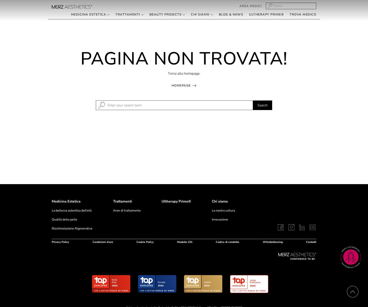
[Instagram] (291, 227)
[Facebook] (281, 227)
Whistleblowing (273, 242)
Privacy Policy (60, 242)
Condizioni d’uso (103, 242)
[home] (72, 7)
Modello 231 (184, 242)
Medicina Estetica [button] (88, 14)
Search (262, 105)
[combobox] (291, 6)
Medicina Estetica (66, 201)
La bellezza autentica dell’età (71, 210)
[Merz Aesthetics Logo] (297, 256)
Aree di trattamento (127, 210)
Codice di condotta (227, 242)
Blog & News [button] (231, 14)
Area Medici (250, 6)
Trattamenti (122, 201)
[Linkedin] (302, 227)
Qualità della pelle (64, 219)
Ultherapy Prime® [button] (266, 14)
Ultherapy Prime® (176, 201)
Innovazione (220, 219)
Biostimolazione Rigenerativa (72, 228)
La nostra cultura (223, 210)
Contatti (311, 242)
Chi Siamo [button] (200, 14)
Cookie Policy (145, 242)
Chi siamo (220, 201)
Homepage (181, 85)
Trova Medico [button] (303, 14)
